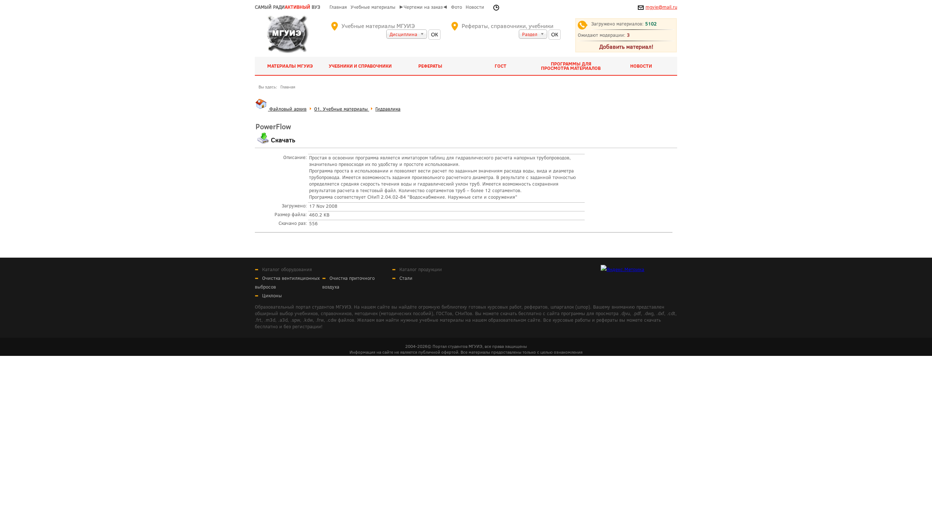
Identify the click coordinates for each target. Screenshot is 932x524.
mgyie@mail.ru (661, 7)
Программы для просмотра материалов (571, 65)
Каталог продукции (420, 269)
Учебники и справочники (360, 66)
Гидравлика (387, 109)
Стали (405, 278)
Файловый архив (287, 109)
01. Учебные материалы (341, 109)
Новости (475, 7)
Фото (456, 7)
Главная (338, 7)
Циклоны (272, 295)
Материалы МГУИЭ (290, 66)
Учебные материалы (373, 7)
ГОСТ (500, 66)
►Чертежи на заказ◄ (423, 7)
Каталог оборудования (287, 269)
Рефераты (430, 66)
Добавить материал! (626, 46)
